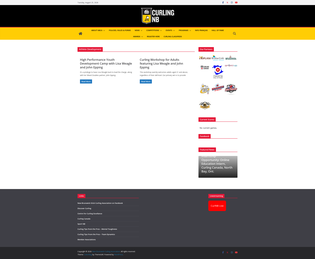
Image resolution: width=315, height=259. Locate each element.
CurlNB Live (217, 205)
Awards (136, 36)
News (137, 30)
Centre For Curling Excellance (90, 213)
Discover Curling (84, 208)
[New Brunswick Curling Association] (80, 34)
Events (169, 30)
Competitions (152, 30)
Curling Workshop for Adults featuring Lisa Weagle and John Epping (161, 63)
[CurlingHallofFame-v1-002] (218, 66)
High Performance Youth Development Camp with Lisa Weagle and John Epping (106, 63)
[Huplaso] (205, 57)
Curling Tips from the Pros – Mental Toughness (97, 229)
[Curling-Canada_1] (205, 66)
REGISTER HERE (153, 36)
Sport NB (81, 224)
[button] (103, 30)
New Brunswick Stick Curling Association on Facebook (100, 203)
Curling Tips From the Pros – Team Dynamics (96, 234)
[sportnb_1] (231, 66)
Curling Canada (84, 219)
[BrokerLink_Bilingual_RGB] (218, 57)
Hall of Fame (218, 30)
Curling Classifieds (173, 36)
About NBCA (96, 30)
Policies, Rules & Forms (120, 30)
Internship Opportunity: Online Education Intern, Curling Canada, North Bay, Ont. (216, 163)
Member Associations (87, 239)
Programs (183, 30)
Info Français (201, 30)
